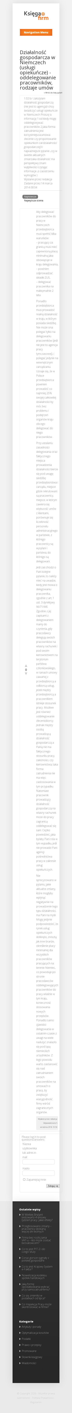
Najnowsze (30, 196)
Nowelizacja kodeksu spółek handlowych (34, 1276)
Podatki (26, 1339)
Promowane (29, 1351)
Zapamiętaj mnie (36, 1179)
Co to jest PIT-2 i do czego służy (33, 1250)
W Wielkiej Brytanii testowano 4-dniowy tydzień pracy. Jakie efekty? (37, 1217)
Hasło (26, 1168)
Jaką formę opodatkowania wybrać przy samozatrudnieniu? (36, 1286)
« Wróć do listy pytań (53, 92)
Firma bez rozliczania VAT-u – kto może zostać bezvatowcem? (36, 1240)
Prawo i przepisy (31, 1345)
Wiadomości (29, 1363)
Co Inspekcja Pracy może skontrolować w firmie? (37, 1305)
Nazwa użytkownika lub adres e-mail (29, 1150)
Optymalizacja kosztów (35, 1333)
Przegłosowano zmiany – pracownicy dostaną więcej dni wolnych (37, 1228)
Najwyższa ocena (33, 200)
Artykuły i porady (31, 1327)
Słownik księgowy (32, 1357)
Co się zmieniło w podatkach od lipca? (33, 1297)
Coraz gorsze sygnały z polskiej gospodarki (35, 1259)
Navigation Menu (36, 32)
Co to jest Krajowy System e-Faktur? (37, 1268)
